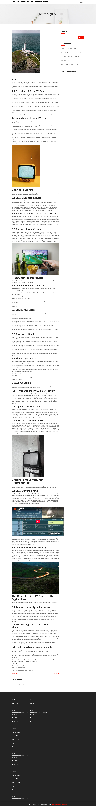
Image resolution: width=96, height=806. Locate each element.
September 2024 (16, 782)
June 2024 (14, 793)
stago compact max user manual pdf (70, 56)
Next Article (56, 673)
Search (64, 31)
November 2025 (16, 732)
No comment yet (22, 75)
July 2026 (14, 707)
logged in (20, 684)
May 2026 (14, 710)
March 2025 (15, 761)
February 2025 (15, 764)
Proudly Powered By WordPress (59, 804)
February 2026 (15, 721)
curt (14, 75)
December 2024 (16, 771)
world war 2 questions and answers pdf (71, 52)
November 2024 (16, 775)
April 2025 (14, 757)
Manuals (32, 718)
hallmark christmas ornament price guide (24, 669)
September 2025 (16, 739)
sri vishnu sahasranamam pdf (68, 48)
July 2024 (14, 789)
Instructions (33, 714)
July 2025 (14, 746)
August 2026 (15, 703)
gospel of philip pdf (66, 60)
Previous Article (16, 673)
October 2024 (15, 778)
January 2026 (15, 725)
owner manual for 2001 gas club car (70, 64)
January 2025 (15, 768)
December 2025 (16, 728)
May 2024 (14, 796)
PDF (31, 721)
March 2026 (15, 718)
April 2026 (14, 714)
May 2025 (14, 753)
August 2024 (15, 786)
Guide (31, 710)
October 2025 (15, 735)
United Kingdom (34, 725)
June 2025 (14, 750)
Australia (32, 703)
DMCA (81, 2)
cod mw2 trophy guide (19, 666)
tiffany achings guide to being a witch (23, 670)
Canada (32, 707)
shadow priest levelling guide (20, 667)
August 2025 (15, 743)
